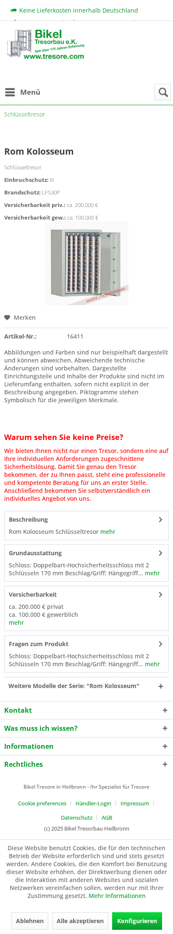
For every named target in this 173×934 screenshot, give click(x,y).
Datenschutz (76, 817)
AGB (107, 817)
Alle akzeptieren (80, 921)
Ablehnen (30, 921)
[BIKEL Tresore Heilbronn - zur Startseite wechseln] (45, 56)
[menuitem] (22, 92)
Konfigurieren (137, 921)
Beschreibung (28, 519)
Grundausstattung (35, 553)
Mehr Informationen (117, 896)
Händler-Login (93, 803)
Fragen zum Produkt (38, 644)
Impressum (135, 803)
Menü (30, 92)
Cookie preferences (42, 803)
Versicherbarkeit (33, 594)
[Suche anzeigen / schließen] (162, 92)
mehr (107, 532)
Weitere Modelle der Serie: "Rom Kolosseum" (73, 686)
